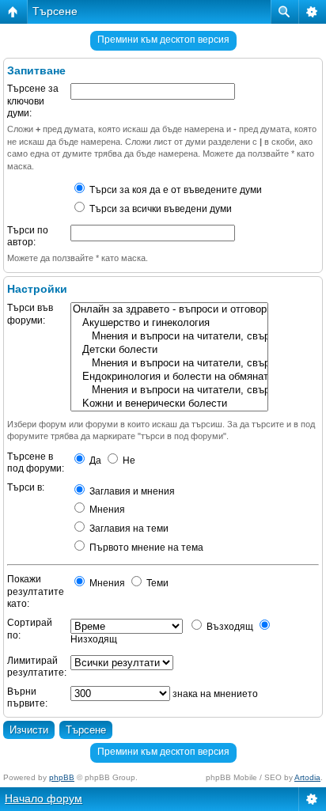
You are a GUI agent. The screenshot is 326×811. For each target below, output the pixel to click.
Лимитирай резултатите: (36, 667)
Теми (156, 583)
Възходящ (228, 626)
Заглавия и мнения (131, 491)
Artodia (307, 777)
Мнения (106, 509)
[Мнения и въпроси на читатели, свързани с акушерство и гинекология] (169, 336)
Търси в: (25, 487)
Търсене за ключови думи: (33, 101)
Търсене (55, 11)
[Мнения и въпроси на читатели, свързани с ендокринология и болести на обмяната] (169, 390)
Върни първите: (27, 698)
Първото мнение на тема (145, 547)
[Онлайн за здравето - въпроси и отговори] (169, 309)
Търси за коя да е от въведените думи (174, 189)
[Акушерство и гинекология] (169, 323)
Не (127, 460)
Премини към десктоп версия (163, 39)
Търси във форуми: (30, 314)
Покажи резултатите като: (35, 591)
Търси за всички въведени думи (159, 208)
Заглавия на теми (128, 528)
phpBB (61, 777)
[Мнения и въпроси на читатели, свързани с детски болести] (169, 363)
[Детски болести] (169, 350)
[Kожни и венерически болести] (169, 404)
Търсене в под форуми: (35, 463)
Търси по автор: (27, 236)
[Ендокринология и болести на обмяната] (169, 377)
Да (94, 460)
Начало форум (43, 798)
